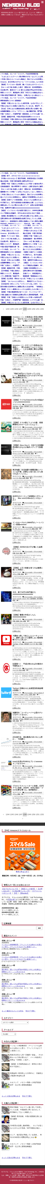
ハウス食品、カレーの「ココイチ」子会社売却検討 (18, 98)
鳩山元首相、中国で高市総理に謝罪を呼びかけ (16, 181)
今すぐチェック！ (22, 872)
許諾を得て (12, 899)
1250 (33, 309)
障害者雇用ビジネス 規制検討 (10, 100)
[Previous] (3, 309)
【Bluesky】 (24, 893)
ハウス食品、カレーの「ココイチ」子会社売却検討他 (19, 74)
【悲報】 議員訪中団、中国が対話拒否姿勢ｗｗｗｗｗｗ (20, 117)
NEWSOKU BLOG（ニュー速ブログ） (23, 1180)
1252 (42, 309)
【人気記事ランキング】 (21, 891)
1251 (38, 309)
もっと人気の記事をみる (11, 1096)
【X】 (15, 893)
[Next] (23, 313)
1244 (8, 309)
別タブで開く (31, 1011)
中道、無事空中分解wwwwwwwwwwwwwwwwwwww (20, 208)
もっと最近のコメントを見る (12, 1011)
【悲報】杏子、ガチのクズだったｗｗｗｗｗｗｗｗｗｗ (20, 176)
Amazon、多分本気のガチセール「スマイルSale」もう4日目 (21, 82)
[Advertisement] (22, 49)
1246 (16, 309)
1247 (20, 309)
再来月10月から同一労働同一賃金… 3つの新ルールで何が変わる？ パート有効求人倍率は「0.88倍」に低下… (26, 1057)
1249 (29, 309)
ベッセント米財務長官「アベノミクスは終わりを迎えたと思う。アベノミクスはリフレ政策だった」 (26, 1048)
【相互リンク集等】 (28, 889)
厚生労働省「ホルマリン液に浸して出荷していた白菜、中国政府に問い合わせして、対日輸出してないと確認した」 (26, 1109)
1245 (12, 309)
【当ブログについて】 (10, 889)
